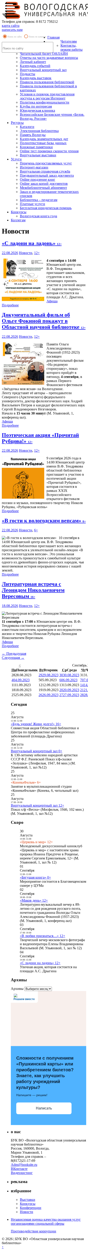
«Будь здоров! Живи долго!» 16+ (36, 724)
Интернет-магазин (34, 167)
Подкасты (27, 74)
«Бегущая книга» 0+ (35, 877)
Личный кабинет (33, 62)
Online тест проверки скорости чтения (49, 151)
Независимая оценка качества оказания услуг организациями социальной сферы (46, 1221)
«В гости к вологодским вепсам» (44, 520)
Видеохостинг (22, 1173)
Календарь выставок (35, 78)
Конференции (30, 1208)
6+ (36, 530)
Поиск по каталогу (37, 36)
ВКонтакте (19, 1169)
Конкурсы (18, 212)
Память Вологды (33, 135)
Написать (44, 1108)
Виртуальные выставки (38, 155)
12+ (37, 253)
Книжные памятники (36, 147)
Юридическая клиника (37, 110)
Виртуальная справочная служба (45, 171)
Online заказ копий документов (44, 183)
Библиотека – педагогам (38, 200)
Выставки (27, 1200)
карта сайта (10, 26)
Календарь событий (35, 66)
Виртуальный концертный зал (43, 70)
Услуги (16, 159)
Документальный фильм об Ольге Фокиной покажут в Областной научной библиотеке (44, 321)
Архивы (17, 989)
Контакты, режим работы (71, 47)
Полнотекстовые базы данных (43, 143)
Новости (25, 253)
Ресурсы (17, 123)
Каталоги (27, 127)
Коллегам (18, 220)
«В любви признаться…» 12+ (42, 936)
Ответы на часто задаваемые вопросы (49, 58)
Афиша (52, 301)
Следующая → (13, 658)
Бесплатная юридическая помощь (46, 208)
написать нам (12, 30)
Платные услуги (32, 204)
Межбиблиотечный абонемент (43, 188)
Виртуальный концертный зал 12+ (37, 805)
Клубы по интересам (36, 106)
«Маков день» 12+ (34, 900)
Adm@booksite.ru (24, 1165)
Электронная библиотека (39, 131)
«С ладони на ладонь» (32, 243)
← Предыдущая (14, 653)
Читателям (68, 41)
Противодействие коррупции (33, 1231)
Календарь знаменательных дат (44, 139)
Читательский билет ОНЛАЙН (44, 54)
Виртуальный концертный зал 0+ (36, 751)
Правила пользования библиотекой (47, 82)
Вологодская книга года (38, 216)
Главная (53, 37)
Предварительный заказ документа (47, 175)
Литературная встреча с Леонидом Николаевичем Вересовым (33, 590)
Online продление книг (37, 179)
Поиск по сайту (14, 36)
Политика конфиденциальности (44, 102)
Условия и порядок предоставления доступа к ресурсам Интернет (47, 96)
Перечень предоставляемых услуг (46, 163)
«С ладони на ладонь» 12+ (40, 963)
